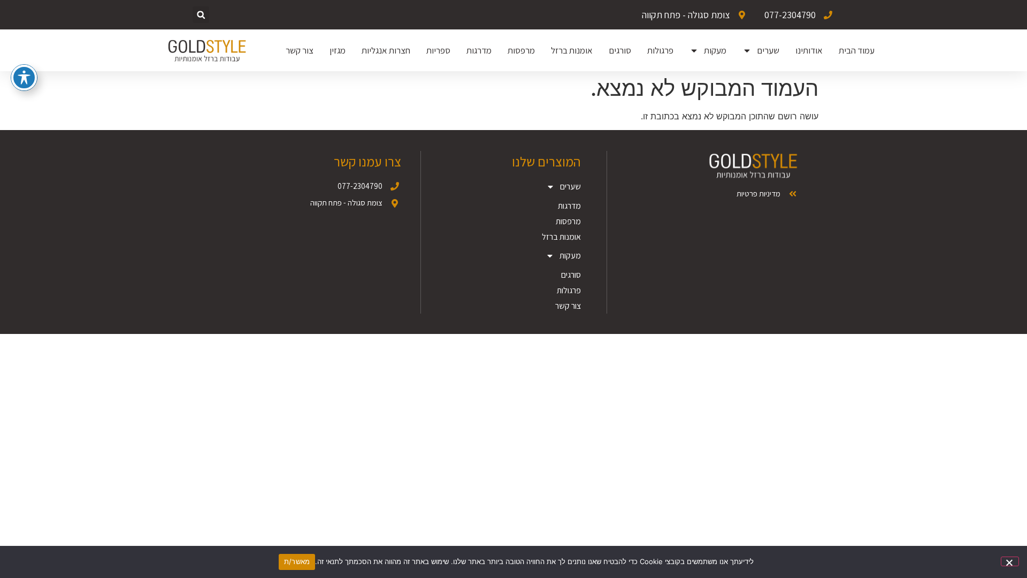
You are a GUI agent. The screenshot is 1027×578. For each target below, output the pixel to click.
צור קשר (299, 50)
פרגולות (660, 50)
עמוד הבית (857, 50)
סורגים (620, 50)
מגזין (337, 50)
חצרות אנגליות (386, 50)
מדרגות (479, 50)
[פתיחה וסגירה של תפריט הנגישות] (24, 77)
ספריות (438, 50)
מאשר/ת (297, 561)
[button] (201, 14)
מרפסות (521, 50)
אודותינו (809, 50)
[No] (1010, 561)
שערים (768, 50)
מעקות (715, 50)
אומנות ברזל (572, 50)
